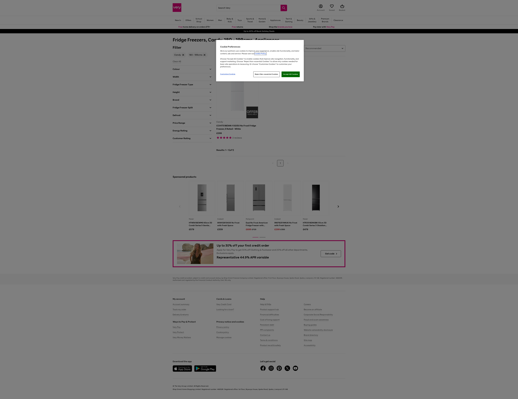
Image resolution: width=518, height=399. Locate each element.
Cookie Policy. (260, 53)
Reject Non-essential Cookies (266, 74)
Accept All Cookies (290, 74)
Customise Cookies (227, 74)
